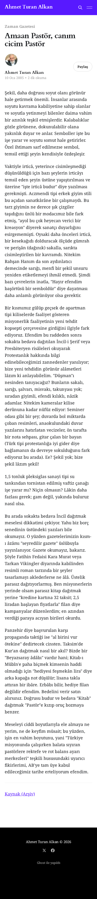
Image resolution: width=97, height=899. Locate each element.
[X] (44, 850)
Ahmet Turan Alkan (29, 6)
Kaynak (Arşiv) (20, 794)
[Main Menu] (89, 7)
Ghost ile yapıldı (48, 863)
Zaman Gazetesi (20, 26)
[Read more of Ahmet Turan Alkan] (11, 60)
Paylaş (82, 66)
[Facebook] (53, 850)
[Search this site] (80, 7)
